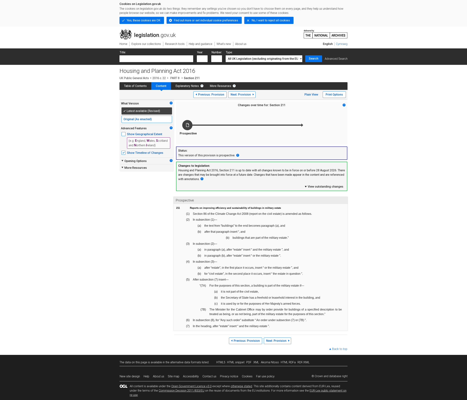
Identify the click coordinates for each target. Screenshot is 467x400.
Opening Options (134, 161)
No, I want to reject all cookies (271, 20)
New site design (130, 376)
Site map (173, 376)
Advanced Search (336, 58)
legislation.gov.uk (149, 30)
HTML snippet (235, 362)
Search (313, 58)
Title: (123, 52)
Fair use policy (265, 376)
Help (146, 376)
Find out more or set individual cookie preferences (206, 20)
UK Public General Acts (134, 78)
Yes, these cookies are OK (143, 20)
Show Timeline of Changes (145, 153)
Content (161, 86)
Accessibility (191, 376)
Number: (216, 52)
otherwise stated (241, 386)
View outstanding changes (323, 186)
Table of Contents (135, 86)
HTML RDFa (288, 362)
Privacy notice (229, 376)
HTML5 (220, 362)
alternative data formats (185, 362)
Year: (200, 52)
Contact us (209, 376)
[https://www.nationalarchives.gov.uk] (326, 32)
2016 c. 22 (159, 78)
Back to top (339, 349)
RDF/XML (304, 362)
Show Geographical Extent (144, 134)
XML (256, 362)
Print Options (334, 94)
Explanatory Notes (187, 86)
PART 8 (174, 78)
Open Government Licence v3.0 (191, 386)
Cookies (247, 376)
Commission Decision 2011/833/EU (181, 390)
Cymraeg (342, 44)
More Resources (220, 86)
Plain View (311, 94)
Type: (229, 52)
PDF (249, 362)
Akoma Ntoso (270, 362)
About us (158, 376)
